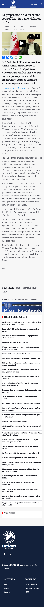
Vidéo (5, 292)
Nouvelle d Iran (19, 88)
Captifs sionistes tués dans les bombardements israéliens (21, 403)
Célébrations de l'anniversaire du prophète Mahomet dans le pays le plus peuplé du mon (21, 323)
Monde (6, 588)
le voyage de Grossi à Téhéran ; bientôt (15, 342)
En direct (7, 592)
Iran (18, 288)
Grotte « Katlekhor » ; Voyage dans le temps (16, 354)
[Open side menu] (3, 4)
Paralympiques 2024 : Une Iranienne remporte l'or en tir (20, 453)
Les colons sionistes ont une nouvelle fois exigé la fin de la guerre (21, 391)
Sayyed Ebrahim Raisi (20, 299)
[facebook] (4, 554)
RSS (27, 592)
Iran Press (6, 88)
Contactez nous (32, 584)
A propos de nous (33, 588)
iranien (34, 299)
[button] (22, 43)
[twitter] (10, 554)
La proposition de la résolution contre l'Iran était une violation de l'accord (21, 18)
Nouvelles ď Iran (29, 288)
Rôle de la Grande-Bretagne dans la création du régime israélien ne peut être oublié (20, 440)
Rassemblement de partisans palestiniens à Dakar (18, 458)
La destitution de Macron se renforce (14, 421)
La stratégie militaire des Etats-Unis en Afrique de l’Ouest (21, 358)
